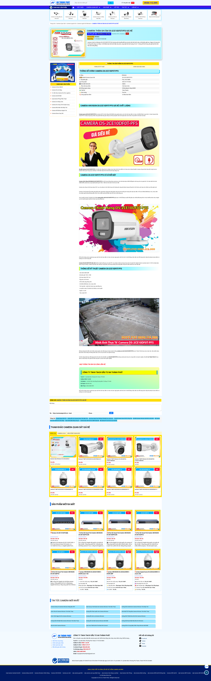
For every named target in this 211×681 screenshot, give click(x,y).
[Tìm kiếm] (111, 2)
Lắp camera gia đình (77, 673)
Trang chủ (52, 23)
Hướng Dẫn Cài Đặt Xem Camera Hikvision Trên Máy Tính (135, 606)
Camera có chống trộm (57, 101)
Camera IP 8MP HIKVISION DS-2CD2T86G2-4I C (90, 459)
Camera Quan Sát (61, 23)
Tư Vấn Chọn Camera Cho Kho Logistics (61, 93)
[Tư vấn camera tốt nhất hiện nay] (160, 15)
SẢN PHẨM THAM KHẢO (73, 433)
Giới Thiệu (80, 7)
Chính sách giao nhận (58, 643)
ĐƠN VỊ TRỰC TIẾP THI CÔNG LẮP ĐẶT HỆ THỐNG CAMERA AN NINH (105, 669)
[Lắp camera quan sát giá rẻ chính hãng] (73, 7)
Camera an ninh (67, 673)
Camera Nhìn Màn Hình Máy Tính (59, 107)
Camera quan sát (92, 7)
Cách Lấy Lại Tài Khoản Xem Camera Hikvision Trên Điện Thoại (101, 606)
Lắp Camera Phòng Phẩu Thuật (59, 98)
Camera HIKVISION (56, 673)
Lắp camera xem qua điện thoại (92, 673)
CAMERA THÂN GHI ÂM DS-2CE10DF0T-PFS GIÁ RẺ (105, 23)
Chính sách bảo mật (58, 645)
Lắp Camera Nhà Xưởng (140, 673)
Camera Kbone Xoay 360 (57, 113)
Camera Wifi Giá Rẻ (172, 673)
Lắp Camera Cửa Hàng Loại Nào (110, 673)
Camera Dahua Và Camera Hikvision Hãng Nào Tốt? (63, 606)
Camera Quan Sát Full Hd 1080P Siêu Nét (89, 420)
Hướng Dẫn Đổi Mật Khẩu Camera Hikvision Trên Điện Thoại (65, 620)
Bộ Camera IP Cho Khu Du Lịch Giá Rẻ (108, 420)
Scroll (206, 672)
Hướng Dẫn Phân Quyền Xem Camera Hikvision (97, 611)
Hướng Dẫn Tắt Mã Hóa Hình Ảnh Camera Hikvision (133, 616)
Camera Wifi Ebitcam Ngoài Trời (59, 110)
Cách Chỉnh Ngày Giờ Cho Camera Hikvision (61, 616)
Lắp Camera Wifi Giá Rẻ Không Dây (156, 673)
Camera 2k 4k (62, 433)
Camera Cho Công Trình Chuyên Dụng (60, 104)
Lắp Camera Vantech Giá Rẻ (13, 673)
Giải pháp (106, 7)
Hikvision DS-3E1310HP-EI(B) (59, 533)
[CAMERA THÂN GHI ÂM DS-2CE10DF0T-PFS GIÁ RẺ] (68, 43)
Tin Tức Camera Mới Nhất (65, 600)
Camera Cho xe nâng (57, 90)
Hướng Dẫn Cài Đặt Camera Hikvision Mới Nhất (97, 620)
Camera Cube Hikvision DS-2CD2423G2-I (59, 458)
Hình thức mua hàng (58, 640)
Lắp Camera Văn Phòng (126, 673)
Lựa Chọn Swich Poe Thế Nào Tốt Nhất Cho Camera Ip (101, 418)
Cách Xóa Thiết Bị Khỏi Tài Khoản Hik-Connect (97, 625)
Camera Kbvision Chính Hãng (42, 673)
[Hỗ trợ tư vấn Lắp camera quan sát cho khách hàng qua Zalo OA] (206, 667)
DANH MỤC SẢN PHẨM (60, 7)
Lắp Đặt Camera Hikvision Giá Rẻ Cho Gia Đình (143, 418)
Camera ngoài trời (71, 23)
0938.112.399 (150, 3)
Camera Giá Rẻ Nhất (56, 95)
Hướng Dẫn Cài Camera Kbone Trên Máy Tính (78, 418)
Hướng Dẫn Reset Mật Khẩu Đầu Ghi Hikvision (132, 620)
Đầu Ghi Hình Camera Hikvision (58, 625)
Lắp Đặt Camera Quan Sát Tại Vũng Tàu (123, 418)
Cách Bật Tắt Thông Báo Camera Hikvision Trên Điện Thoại (135, 611)
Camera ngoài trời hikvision (84, 23)
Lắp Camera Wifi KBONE (198, 673)
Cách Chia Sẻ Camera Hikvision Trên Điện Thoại (62, 611)
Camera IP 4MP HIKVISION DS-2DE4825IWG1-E (118, 489)
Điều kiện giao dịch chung (59, 647)
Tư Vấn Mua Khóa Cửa (105, 675)
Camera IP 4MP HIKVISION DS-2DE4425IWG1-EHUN (91, 489)
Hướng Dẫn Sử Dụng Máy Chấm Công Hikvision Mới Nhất (135, 625)
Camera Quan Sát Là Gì (61, 418)
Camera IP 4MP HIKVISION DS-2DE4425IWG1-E (61, 489)
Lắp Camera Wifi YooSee (184, 673)
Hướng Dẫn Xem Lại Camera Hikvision (95, 616)
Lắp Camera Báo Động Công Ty (72, 420)
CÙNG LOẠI (53, 433)
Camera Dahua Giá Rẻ (27, 673)
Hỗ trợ (116, 7)
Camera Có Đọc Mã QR (57, 87)
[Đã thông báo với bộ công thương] (60, 660)
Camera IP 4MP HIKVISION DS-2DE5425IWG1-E (146, 489)
